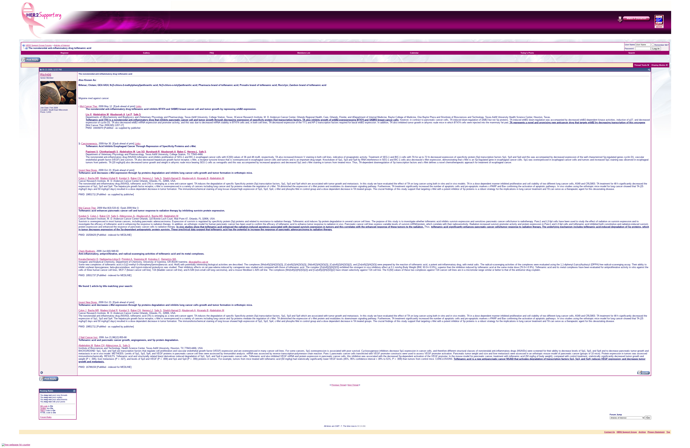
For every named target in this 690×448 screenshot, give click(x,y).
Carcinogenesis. (89, 143)
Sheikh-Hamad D (172, 178)
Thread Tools (640, 65)
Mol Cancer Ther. (89, 106)
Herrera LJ (147, 178)
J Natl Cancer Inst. (88, 337)
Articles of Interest (62, 45)
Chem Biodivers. (87, 251)
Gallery (146, 53)
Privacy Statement (656, 432)
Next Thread (353, 385)
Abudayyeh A (189, 178)
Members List (303, 53)
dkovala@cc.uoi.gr (198, 261)
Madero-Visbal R (109, 178)
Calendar (414, 53)
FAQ (212, 53)
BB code (44, 406)
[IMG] (42, 410)
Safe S (158, 178)
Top (668, 432)
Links (138, 106)
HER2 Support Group (627, 432)
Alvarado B (202, 178)
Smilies (43, 408)
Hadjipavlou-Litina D (110, 259)
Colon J (82, 178)
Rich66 (45, 75)
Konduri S (124, 178)
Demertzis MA (168, 259)
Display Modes (658, 65)
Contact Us (609, 432)
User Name (630, 45)
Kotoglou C (154, 259)
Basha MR (93, 178)
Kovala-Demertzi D (88, 259)
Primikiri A (127, 259)
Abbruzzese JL (127, 216)
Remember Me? (662, 45)
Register (64, 53)
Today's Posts (527, 53)
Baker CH (136, 178)
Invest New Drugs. (88, 170)
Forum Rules (46, 417)
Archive (642, 432)
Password (629, 48)
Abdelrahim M (217, 178)
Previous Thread (338, 385)
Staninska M (140, 259)
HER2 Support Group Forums (39, 45)
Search (631, 53)
